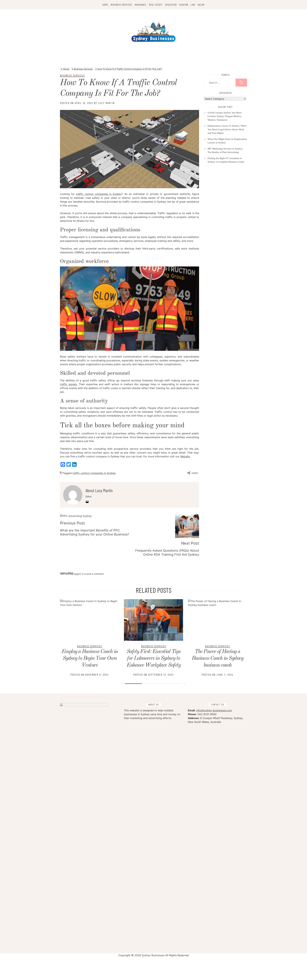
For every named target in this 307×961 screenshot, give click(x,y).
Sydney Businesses (153, 955)
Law (193, 4)
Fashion (183, 4)
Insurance (140, 4)
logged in (78, 573)
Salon (201, 4)
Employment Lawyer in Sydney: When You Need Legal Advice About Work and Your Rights (227, 129)
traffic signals (68, 384)
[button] (122, 684)
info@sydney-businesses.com (214, 710)
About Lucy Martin (99, 490)
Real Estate (155, 4)
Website (185, 456)
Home (105, 4)
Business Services (121, 4)
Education (171, 4)
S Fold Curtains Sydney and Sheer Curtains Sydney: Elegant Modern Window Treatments (225, 116)
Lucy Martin (106, 103)
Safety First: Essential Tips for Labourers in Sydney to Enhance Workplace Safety (154, 658)
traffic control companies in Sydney (99, 194)
